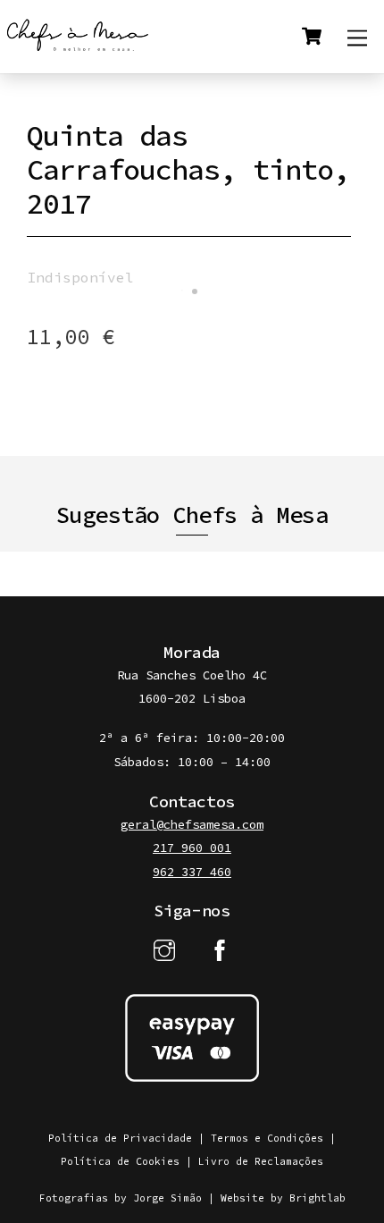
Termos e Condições (267, 1138)
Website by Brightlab (283, 1198)
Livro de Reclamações (260, 1161)
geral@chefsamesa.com (192, 824)
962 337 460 (192, 872)
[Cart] (312, 37)
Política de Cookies (120, 1161)
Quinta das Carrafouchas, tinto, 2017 (188, 170)
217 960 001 (192, 848)
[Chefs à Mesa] (78, 50)
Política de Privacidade (120, 1138)
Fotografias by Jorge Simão (120, 1198)
